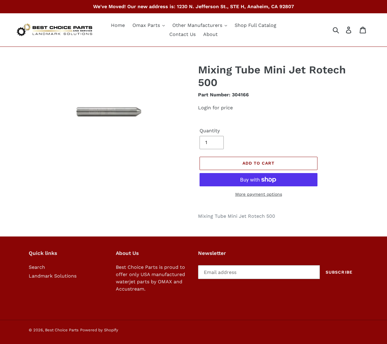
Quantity (210, 130)
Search (37, 267)
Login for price (215, 108)
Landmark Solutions (52, 276)
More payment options (258, 194)
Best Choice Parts (62, 330)
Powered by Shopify (99, 330)
